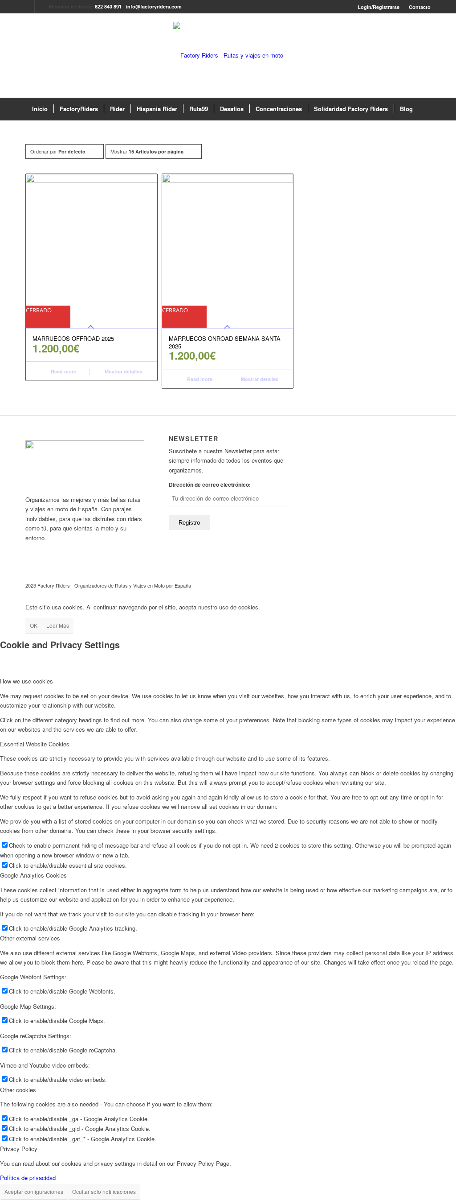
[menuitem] (378, 6)
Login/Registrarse (378, 7)
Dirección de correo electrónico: (210, 485)
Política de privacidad (28, 1177)
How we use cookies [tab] (26, 681)
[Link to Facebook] (27, 6)
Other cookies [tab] (18, 1089)
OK (33, 625)
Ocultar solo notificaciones (104, 1191)
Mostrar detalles (122, 371)
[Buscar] (424, 109)
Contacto (420, 7)
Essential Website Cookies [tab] (34, 744)
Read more (62, 371)
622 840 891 (108, 6)
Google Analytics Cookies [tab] (33, 875)
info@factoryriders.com (154, 6)
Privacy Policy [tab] (18, 1148)
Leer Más (57, 625)
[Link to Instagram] (41, 6)
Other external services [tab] (30, 938)
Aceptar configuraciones (33, 1191)
